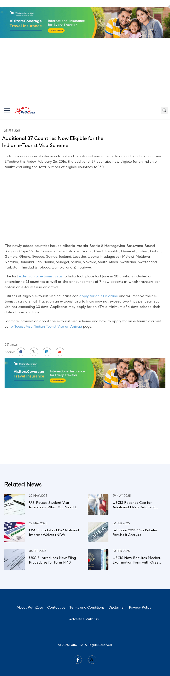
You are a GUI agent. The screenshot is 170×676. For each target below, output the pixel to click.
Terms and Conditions (86, 607)
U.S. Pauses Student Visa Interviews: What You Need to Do (53, 507)
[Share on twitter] (34, 352)
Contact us (56, 607)
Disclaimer (116, 607)
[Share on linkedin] (47, 352)
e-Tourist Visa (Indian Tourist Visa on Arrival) (46, 326)
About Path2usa (30, 607)
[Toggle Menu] (7, 110)
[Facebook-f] (78, 659)
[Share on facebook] (21, 352)
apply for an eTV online (98, 296)
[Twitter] (92, 659)
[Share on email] (60, 352)
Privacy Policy (140, 607)
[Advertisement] (85, 71)
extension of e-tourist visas (40, 276)
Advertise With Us (84, 619)
